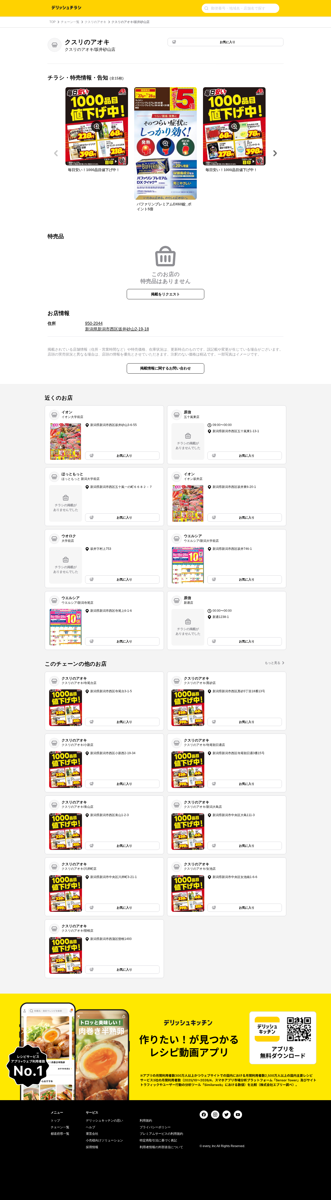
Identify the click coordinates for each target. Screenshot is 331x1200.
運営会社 (92, 1133)
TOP (52, 22)
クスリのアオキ (95, 22)
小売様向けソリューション (104, 1140)
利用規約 (146, 1120)
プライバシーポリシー (155, 1127)
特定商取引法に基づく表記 (158, 1140)
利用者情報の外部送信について (161, 1147)
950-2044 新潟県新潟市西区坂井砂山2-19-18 (117, 326)
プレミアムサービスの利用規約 (161, 1133)
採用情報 (92, 1147)
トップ (55, 1120)
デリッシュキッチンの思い (104, 1120)
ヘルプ (90, 1127)
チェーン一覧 (70, 22)
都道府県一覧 (60, 1133)
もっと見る (272, 663)
